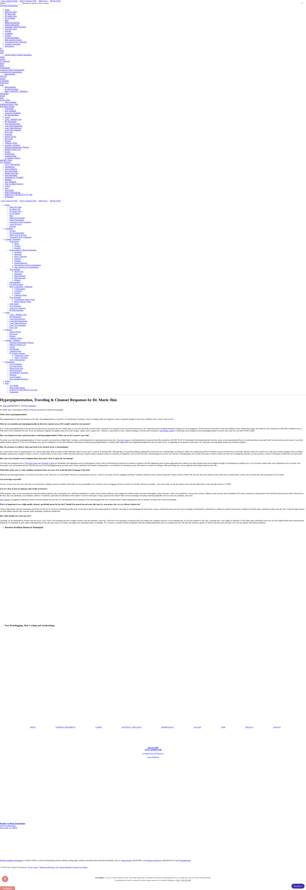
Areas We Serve (16, 224)
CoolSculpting (19, 289)
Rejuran (17, 280)
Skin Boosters (15, 269)
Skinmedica (14, 392)
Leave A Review (153, 757)
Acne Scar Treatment (17, 308)
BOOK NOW (55, 1)
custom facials (126, 860)
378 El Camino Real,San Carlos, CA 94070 (12, 826)
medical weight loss (153, 860)
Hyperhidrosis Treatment (19, 373)
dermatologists (185, 860)
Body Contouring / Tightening (21, 287)
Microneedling (15, 282)
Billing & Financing (17, 218)
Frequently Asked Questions (20, 222)
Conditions (9, 229)
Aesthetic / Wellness (12, 340)
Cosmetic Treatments (13, 239)
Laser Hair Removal (17, 319)
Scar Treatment (15, 306)
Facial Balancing (20, 263)
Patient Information (17, 220)
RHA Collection (20, 257)
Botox (16, 244)
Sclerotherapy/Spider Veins (24, 300)
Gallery (7, 381)
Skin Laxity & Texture (18, 235)
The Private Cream (166, 431)
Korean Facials (15, 332)
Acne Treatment (16, 364)
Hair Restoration (16, 370)
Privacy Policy (33, 867)
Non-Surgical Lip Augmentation (26, 267)
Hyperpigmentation (17, 233)
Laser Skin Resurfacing (18, 321)
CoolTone (18, 291)
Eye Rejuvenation (16, 284)
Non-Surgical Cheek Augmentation (27, 265)
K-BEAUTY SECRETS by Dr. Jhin (23, 390)
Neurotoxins (14, 241)
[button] (5, 879)
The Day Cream (123, 440)
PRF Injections (20, 276)
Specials (13, 226)
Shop (7, 383)
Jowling (13, 231)
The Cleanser (5, 500)
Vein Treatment (15, 297)
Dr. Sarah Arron (16, 211)
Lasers (7, 312)
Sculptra (17, 261)
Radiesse (17, 259)
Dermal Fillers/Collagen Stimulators (23, 250)
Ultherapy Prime (20, 295)
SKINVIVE (19, 272)
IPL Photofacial (15, 317)
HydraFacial (14, 349)
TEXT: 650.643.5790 (28, 1)
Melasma (13, 375)
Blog (11, 216)
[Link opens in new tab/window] (0, 832)
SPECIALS (43, 1)
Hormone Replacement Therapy (22, 343)
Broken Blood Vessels (22, 302)
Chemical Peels (15, 351)
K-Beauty (8, 330)
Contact (277, 727)
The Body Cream (47, 463)
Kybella (17, 293)
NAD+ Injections (20, 358)
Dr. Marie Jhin (15, 209)
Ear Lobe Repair (16, 366)
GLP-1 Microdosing (17, 360)
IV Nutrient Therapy (17, 353)
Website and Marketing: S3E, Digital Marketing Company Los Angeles (63, 867)
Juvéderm (18, 252)
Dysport (17, 246)
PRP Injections (19, 278)
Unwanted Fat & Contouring (20, 237)
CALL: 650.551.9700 (9, 1)
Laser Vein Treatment (18, 325)
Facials (12, 347)
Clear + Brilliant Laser (18, 315)
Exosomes (18, 274)
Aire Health (14, 386)
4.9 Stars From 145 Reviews (153, 753)
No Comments (30, 406)
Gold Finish (14, 304)
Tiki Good (7, 406)
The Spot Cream (31, 463)
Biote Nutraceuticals (17, 388)
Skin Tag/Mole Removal (19, 379)
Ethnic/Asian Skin (16, 368)
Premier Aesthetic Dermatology (12, 860)
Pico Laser (14, 327)
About (7, 205)
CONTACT (7, 888)
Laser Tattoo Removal (18, 323)
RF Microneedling (16, 310)
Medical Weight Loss (18, 345)
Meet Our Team (16, 207)
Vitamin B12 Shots (21, 355)
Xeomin (17, 248)
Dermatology (10, 362)
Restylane (18, 254)
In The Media (15, 214)
